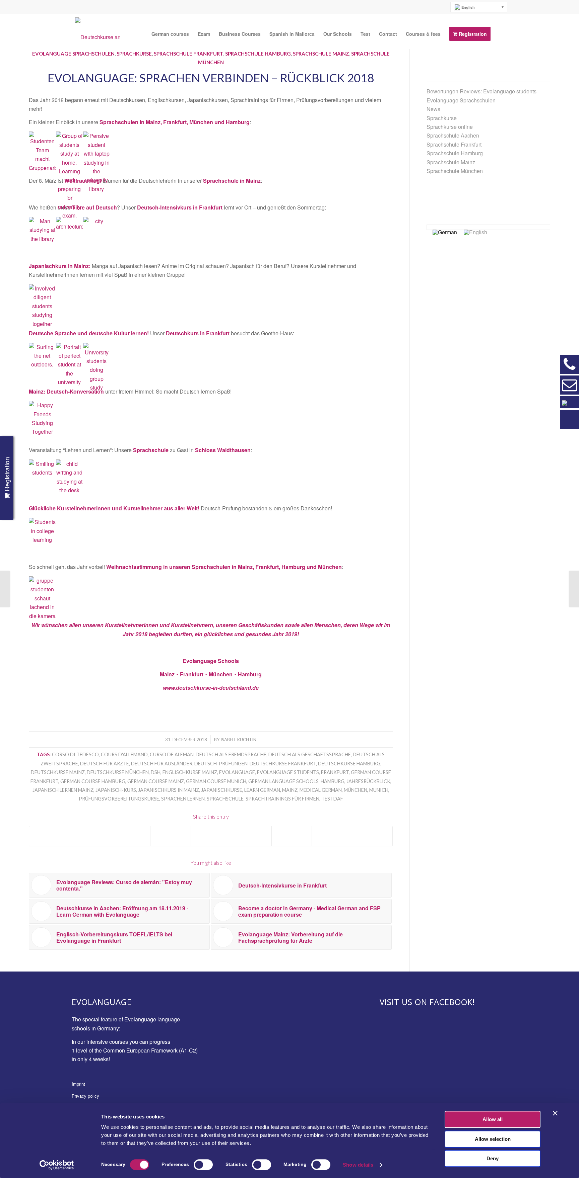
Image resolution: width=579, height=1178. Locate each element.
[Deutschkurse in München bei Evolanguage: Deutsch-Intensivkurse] (5, 589)
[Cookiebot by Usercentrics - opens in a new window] (56, 1165)
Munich (378, 790)
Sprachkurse (134, 54)
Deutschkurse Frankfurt (283, 763)
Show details (358, 1165)
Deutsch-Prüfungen (221, 763)
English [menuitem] (468, 7)
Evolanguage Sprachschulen (73, 54)
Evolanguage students (288, 772)
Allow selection (493, 1139)
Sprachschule (225, 799)
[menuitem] (479, 7)
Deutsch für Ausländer (161, 763)
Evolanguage (237, 772)
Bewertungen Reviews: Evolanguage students (481, 91)
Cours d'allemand (124, 754)
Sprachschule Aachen (453, 135)
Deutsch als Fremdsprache (231, 754)
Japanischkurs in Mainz (168, 790)
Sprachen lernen (183, 799)
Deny (493, 1158)
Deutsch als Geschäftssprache (309, 754)
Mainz (290, 790)
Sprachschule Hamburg (258, 54)
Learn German (262, 790)
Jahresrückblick (368, 781)
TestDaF (332, 799)
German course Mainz (155, 781)
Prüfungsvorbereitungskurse (119, 799)
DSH (155, 772)
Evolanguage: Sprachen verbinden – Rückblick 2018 (211, 78)
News (433, 109)
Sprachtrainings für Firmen (282, 799)
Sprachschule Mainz (321, 54)
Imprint (78, 1084)
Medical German (321, 790)
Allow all (492, 1119)
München (355, 790)
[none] (479, 7)
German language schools (283, 781)
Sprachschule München (455, 171)
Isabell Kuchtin (238, 739)
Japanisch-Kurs (115, 790)
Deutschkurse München (118, 772)
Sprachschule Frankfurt (188, 54)
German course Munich (216, 781)
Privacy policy (85, 1096)
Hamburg (332, 781)
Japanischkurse (221, 790)
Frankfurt (335, 772)
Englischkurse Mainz (190, 772)
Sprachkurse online (450, 127)
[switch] (203, 1164)
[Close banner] (555, 1113)
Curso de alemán (172, 754)
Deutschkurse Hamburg (349, 763)
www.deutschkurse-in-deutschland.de (211, 687)
